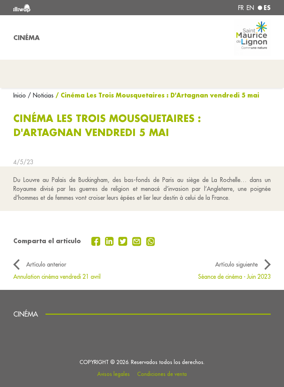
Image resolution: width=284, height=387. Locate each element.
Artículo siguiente (236, 264)
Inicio (20, 95)
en (250, 7)
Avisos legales (113, 374)
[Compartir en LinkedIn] (110, 240)
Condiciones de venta (162, 374)
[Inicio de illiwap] (64, 7)
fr (241, 7)
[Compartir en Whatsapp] (151, 240)
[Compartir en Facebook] (97, 240)
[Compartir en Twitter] (124, 240)
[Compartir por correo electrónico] (138, 240)
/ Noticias (41, 95)
